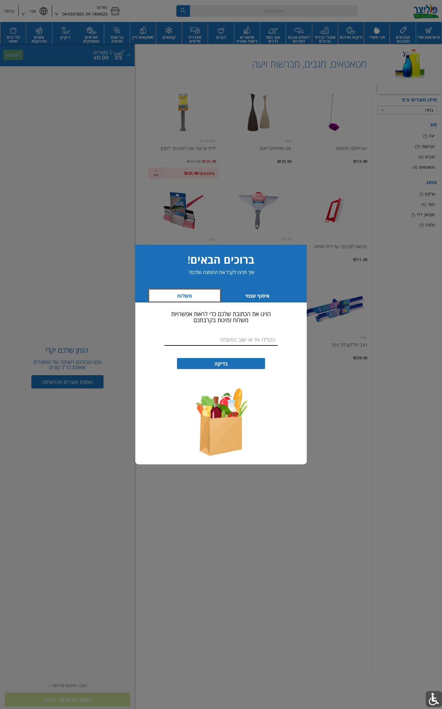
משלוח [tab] (184, 296)
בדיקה (221, 364)
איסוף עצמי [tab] (248, 297)
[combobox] (221, 340)
